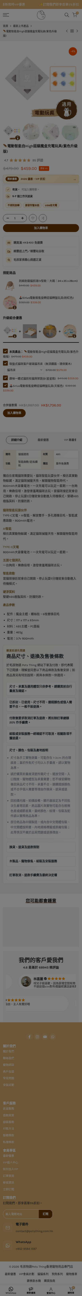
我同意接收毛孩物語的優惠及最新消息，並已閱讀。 (40, 655)
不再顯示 (44, 665)
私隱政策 (61, 655)
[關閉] (77, 625)
